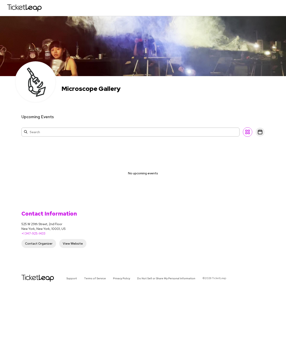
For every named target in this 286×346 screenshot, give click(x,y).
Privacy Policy (121, 278)
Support (71, 278)
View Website (73, 243)
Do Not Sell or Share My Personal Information (166, 278)
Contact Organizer (39, 243)
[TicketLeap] (31, 278)
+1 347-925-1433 (33, 233)
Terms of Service (95, 278)
